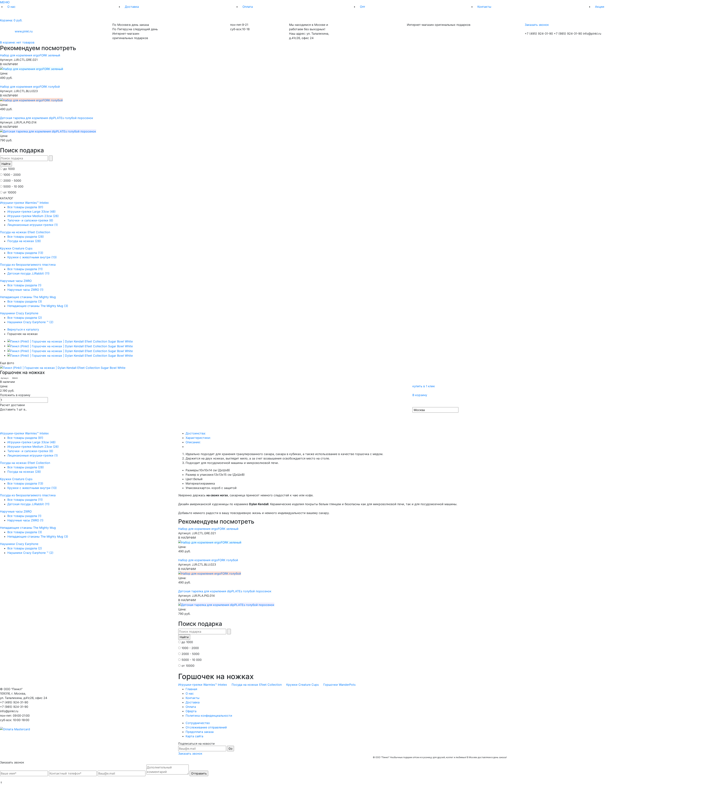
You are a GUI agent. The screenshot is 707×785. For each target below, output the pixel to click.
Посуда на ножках (24, 241)
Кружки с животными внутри (32, 257)
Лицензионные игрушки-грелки (32, 225)
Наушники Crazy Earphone (19, 313)
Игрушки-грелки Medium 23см (33, 216)
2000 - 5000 (12, 180)
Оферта (191, 711)
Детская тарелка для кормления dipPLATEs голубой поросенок (46, 118)
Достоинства (196, 433)
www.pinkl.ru (24, 31)
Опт (362, 6)
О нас (11, 6)
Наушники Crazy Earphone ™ (30, 322)
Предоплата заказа (200, 732)
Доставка (132, 6)
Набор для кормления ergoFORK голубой (30, 86)
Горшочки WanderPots (339, 684)
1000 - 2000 (12, 174)
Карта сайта (194, 736)
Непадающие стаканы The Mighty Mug (28, 297)
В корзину (419, 395)
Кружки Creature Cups (16, 248)
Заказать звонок (537, 25)
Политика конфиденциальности (209, 715)
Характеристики (198, 438)
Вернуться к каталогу (23, 329)
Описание (193, 442)
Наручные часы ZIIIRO (16, 281)
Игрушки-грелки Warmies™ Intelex (24, 202)
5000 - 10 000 (13, 186)
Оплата (247, 6)
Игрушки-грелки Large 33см (31, 211)
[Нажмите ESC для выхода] (70, 341)
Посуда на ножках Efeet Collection (25, 232)
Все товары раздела (25, 207)
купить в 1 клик (423, 386)
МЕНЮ (5, 2)
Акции (599, 6)
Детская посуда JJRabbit (28, 273)
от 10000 (9, 192)
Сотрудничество (198, 723)
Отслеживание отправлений (206, 727)
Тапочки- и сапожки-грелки (30, 220)
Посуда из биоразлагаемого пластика (28, 264)
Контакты (484, 6)
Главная (191, 689)
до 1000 (9, 169)
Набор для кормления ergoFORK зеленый (30, 55)
